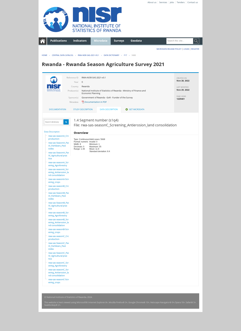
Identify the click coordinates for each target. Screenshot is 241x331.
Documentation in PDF (95, 101)
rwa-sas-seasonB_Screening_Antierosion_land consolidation (59, 222)
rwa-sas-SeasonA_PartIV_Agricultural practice (59, 155)
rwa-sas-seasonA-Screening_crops (58, 181)
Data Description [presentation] (109, 109)
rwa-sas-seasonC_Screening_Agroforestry (59, 264)
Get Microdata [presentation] (136, 109)
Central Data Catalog (62, 55)
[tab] (58, 109)
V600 (134, 55)
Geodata (136, 40)
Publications (58, 40)
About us (152, 2)
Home (44, 55)
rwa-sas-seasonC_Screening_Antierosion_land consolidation (59, 272)
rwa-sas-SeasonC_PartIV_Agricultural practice (59, 255)
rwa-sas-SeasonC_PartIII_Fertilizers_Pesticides (59, 246)
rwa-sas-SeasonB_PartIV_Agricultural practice (59, 205)
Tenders (181, 2)
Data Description (52, 131)
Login (186, 49)
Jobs (172, 2)
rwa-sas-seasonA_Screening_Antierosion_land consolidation (59, 172)
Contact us (192, 2)
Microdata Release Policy (169, 49)
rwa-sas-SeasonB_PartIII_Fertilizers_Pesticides (59, 195)
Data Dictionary (111, 55)
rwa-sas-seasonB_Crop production (59, 187)
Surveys (119, 40)
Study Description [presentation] (83, 109)
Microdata (100, 40)
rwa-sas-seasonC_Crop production (59, 238)
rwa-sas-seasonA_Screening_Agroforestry (59, 164)
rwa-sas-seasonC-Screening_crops (58, 281)
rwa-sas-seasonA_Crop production (59, 137)
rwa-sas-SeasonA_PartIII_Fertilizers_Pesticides (59, 145)
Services (163, 2)
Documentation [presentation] (57, 109)
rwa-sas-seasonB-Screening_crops (58, 231)
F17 (125, 55)
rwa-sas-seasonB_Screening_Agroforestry (59, 214)
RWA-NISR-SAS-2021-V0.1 (88, 55)
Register (195, 49)
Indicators (80, 40)
